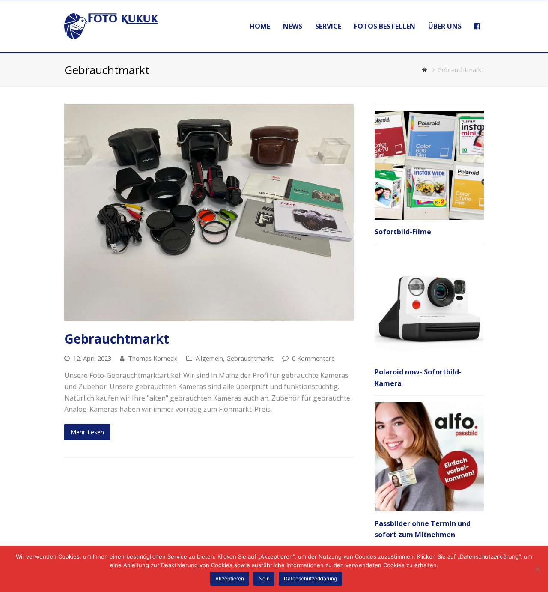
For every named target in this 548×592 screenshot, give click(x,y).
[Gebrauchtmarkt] (209, 212)
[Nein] (537, 569)
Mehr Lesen (87, 432)
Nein (264, 578)
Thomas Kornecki (153, 358)
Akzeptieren (229, 578)
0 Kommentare (313, 358)
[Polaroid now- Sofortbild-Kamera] (429, 305)
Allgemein (209, 358)
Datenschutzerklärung (310, 578)
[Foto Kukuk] (111, 25)
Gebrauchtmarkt (116, 338)
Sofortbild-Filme (403, 231)
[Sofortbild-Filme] (429, 165)
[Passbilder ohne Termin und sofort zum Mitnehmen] (429, 456)
